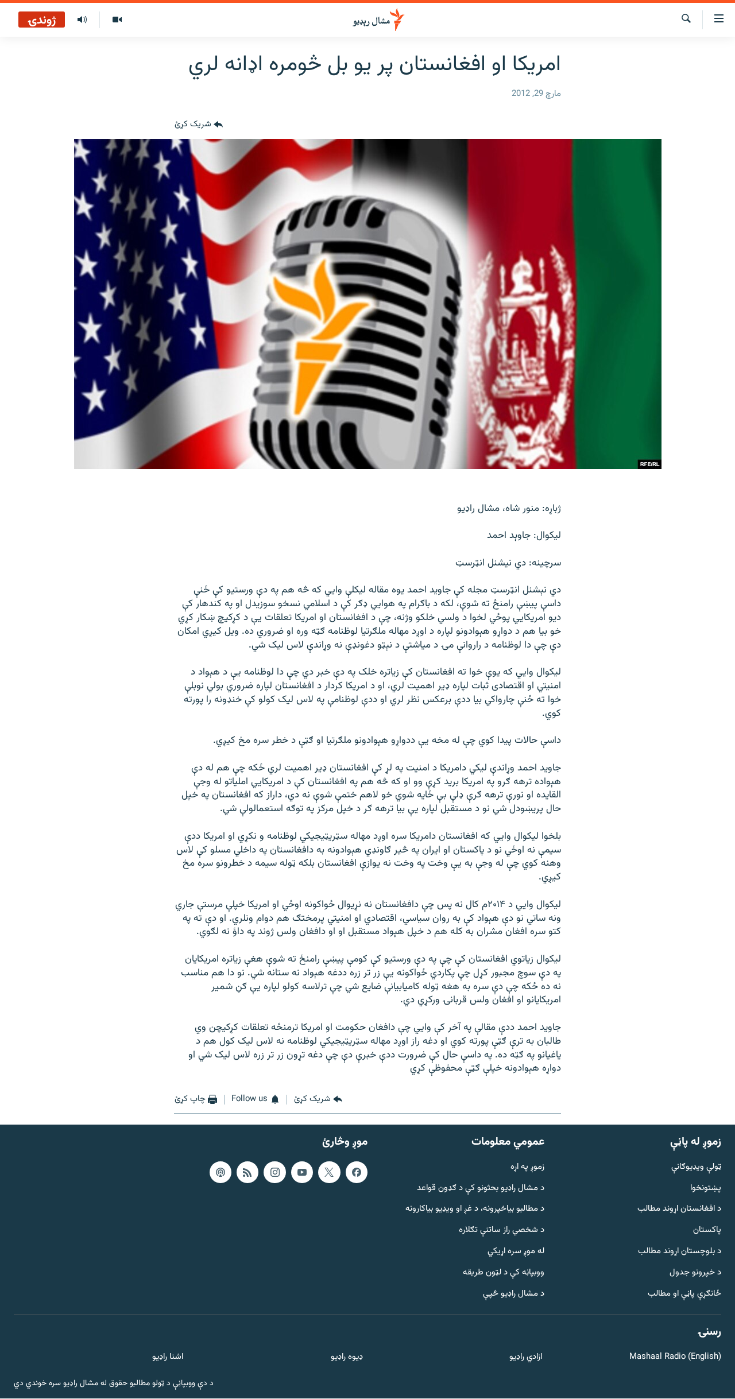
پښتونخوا (705, 1189)
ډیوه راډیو (346, 1358)
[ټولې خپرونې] (82, 20)
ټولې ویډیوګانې (696, 1167)
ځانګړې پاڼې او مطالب (684, 1294)
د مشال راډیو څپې (513, 1294)
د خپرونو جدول (695, 1273)
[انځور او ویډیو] (116, 20)
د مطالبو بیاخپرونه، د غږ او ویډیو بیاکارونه (474, 1210)
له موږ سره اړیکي (516, 1252)
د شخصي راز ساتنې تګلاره (501, 1231)
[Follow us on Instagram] (274, 1172)
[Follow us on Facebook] (357, 1172)
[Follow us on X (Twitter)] (329, 1172)
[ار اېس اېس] (247, 1172)
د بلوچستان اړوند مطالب (679, 1252)
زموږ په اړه (527, 1167)
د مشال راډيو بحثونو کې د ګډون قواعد (480, 1189)
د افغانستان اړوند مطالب (679, 1210)
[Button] (199, 125)
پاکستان (707, 1231)
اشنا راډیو (167, 1358)
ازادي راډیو (525, 1358)
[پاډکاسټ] (220, 1172)
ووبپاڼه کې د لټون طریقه (503, 1273)
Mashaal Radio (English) (675, 1358)
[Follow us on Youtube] (302, 1172)
